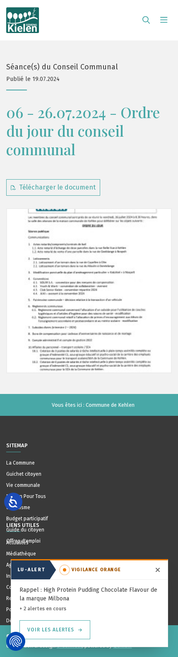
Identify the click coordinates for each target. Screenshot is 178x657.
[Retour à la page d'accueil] (22, 16)
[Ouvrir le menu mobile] (164, 20)
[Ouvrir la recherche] (146, 20)
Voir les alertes (50, 630)
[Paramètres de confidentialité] (15, 641)
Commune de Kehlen (110, 405)
